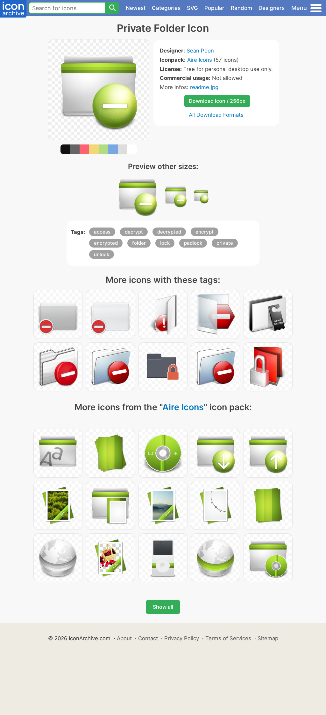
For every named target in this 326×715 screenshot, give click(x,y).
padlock (193, 243)
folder (139, 243)
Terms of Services (228, 638)
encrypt (204, 232)
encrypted (106, 243)
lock (165, 243)
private (224, 243)
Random (241, 8)
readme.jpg (204, 87)
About (124, 638)
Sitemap (268, 638)
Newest (135, 8)
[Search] (112, 8)
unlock (101, 254)
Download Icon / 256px (217, 101)
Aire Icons (199, 60)
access (102, 232)
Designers (272, 8)
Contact (148, 638)
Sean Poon (200, 50)
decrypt (134, 232)
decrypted (169, 232)
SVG (192, 8)
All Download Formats (216, 115)
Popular (214, 8)
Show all (163, 607)
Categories (166, 8)
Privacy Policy (181, 638)
